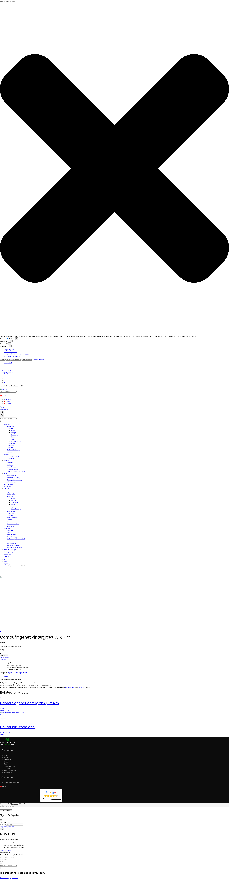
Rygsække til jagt (12, 469)
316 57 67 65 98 (6, 371)
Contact (6, 488)
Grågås (13, 430)
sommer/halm (69, 687)
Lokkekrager (10, 445)
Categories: (3, 673)
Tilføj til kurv (4, 655)
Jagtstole (10, 465)
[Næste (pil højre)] (2, 861)
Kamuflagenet (11, 467)
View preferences (16, 359)
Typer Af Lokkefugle (10, 482)
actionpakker (8, 772)
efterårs (81, 687)
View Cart (15, 878)
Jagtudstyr (7, 460)
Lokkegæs (10, 428)
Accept (2, 359)
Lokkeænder (11, 443)
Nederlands (9, 399)
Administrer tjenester (10, 352)
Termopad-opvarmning (14, 480)
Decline (8, 359)
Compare (3, 659)
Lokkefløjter (10, 458)
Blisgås (13, 437)
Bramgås (13, 433)
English (7, 401)
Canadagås (14, 435)
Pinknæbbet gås (16, 441)
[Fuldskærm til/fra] (2, 859)
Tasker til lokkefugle (10, 770)
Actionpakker (11, 426)
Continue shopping (6, 878)
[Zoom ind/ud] (0, 859)
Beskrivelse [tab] (7, 676)
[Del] (4, 859)
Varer (5, 562)
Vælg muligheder (9, 350)
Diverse (9, 452)
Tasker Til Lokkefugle (13, 450)
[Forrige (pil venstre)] (0, 861)
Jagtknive (10, 463)
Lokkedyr (6, 454)
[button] (114, 168)
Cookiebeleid (8, 363)
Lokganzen (14, 804)
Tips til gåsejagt (8, 484)
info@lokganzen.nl (7, 373)
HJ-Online (11, 806)
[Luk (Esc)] (6, 859)
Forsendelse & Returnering (12, 782)
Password (3, 825)
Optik (5, 473)
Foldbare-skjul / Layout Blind (16, 471)
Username (3, 822)
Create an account (6, 850)
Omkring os (7, 486)
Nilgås (12, 439)
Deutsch (8, 404)
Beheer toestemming (6, 810)
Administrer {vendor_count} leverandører (17, 354)
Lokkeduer (10, 448)
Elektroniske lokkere (13, 456)
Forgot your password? (7, 827)
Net (26, 673)
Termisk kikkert (11, 475)
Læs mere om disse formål (12, 356)
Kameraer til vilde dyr (13, 478)
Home (5, 559)
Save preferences (27, 359)
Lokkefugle (7, 424)
